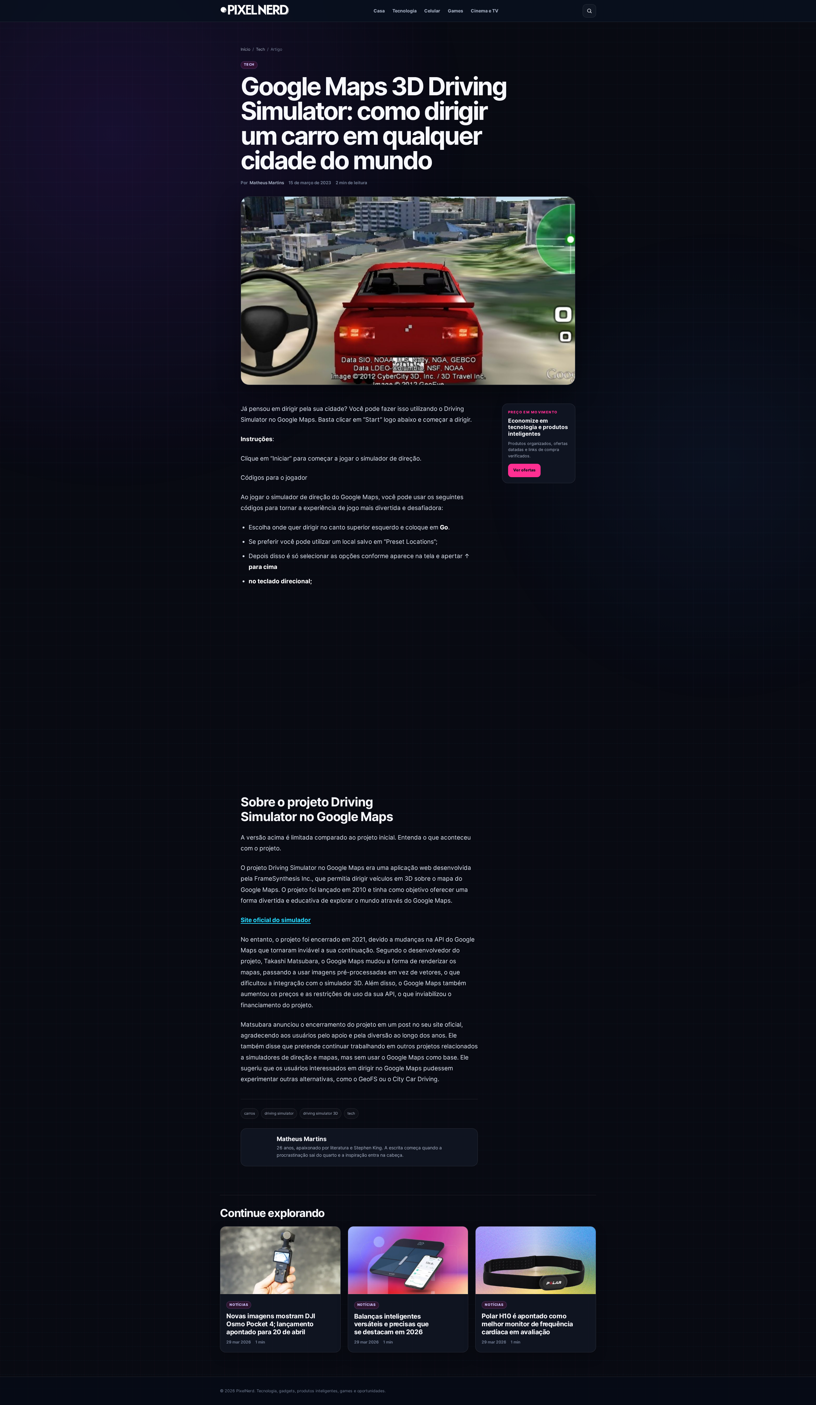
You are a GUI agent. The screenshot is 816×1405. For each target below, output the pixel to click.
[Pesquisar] (589, 11)
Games (455, 10)
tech (351, 1113)
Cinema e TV (485, 10)
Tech (260, 49)
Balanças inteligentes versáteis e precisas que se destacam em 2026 (391, 1324)
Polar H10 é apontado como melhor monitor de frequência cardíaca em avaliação (527, 1324)
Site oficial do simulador (276, 920)
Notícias (238, 1305)
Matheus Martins (267, 182)
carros (249, 1113)
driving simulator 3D (320, 1113)
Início (245, 49)
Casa (379, 10)
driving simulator (279, 1113)
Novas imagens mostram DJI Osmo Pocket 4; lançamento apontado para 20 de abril (270, 1324)
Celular (432, 10)
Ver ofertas (524, 470)
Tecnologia (404, 10)
